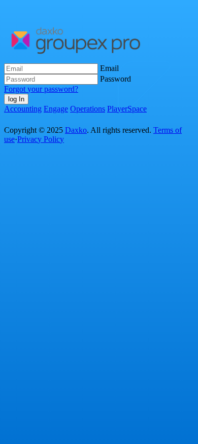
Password (115, 79)
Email (109, 68)
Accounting (23, 108)
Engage (56, 108)
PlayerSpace (127, 108)
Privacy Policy (40, 139)
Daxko (76, 130)
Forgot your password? (41, 89)
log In (16, 99)
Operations (87, 108)
